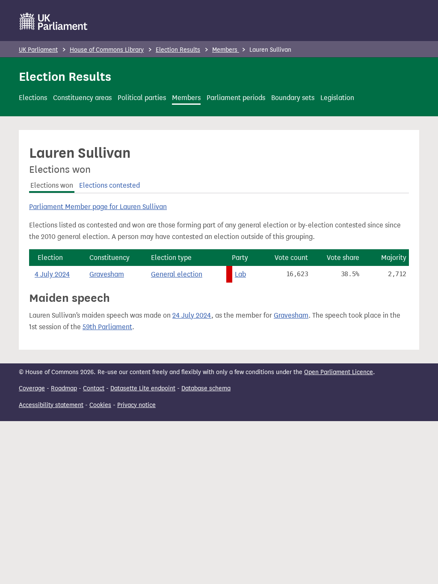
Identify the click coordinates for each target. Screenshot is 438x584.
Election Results (178, 49)
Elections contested (109, 185)
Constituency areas (82, 98)
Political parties (142, 98)
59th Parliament (107, 327)
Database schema (206, 388)
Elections (33, 98)
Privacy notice (136, 405)
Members (225, 49)
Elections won (51, 185)
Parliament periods (236, 98)
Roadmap (64, 388)
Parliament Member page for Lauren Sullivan (98, 207)
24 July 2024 (191, 315)
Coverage (32, 388)
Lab (240, 274)
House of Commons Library (107, 49)
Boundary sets (292, 98)
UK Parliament (38, 49)
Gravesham (106, 274)
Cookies (100, 405)
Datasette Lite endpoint (142, 388)
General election (176, 274)
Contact (93, 388)
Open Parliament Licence (338, 372)
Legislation (337, 98)
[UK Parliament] (54, 21)
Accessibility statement (51, 405)
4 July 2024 (52, 274)
